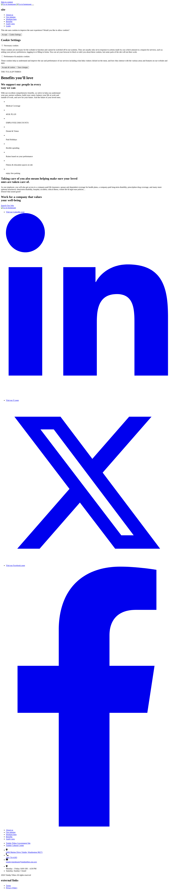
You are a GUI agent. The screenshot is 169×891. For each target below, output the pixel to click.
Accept (4, 35)
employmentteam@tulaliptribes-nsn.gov (21, 862)
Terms (8, 886)
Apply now (10, 24)
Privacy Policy (11, 888)
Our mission (10, 17)
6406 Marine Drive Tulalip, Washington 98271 (24, 852)
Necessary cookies (11, 46)
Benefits (9, 21)
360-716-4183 (11, 857)
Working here (11, 19)
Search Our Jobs (7, 205)
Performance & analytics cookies (17, 56)
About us (9, 15)
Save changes (23, 67)
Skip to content (7, 2)
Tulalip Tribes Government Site (18, 843)
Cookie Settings (15, 35)
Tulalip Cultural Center (15, 845)
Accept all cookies (8, 67)
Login (8, 26)
